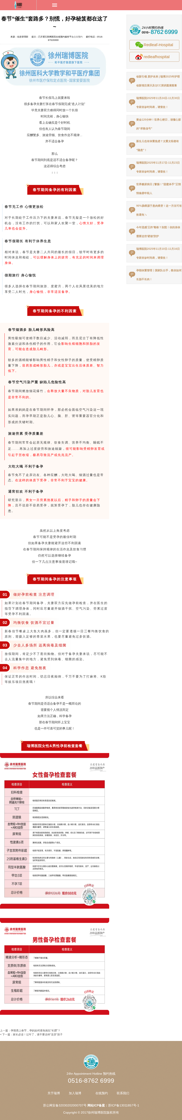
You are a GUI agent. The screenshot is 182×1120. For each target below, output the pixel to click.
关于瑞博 (53, 1093)
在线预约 (101, 1093)
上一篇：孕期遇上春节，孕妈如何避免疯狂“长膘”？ (30, 1030)
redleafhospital (157, 57)
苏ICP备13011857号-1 (123, 1105)
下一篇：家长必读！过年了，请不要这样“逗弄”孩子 (32, 1034)
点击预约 (78, 37)
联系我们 (123, 1093)
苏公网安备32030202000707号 (65, 1105)
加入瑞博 (75, 1093)
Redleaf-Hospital (158, 45)
